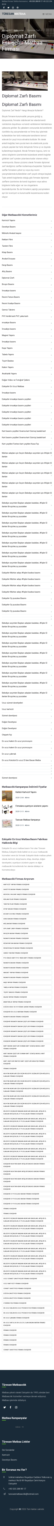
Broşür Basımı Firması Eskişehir (15, 933)
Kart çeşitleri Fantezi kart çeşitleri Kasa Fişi (20, 444)
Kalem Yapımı (8, 367)
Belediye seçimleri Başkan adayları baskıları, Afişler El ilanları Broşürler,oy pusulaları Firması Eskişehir (24, 1112)
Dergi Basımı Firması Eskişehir (14, 919)
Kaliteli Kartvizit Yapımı (25, 792)
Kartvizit (6, 1455)
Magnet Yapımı (8, 335)
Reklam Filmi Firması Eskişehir (15, 899)
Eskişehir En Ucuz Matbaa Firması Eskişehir (20, 1012)
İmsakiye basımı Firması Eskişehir (16, 938)
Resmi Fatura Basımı (11, 297)
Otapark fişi (7, 735)
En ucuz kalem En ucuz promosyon (17, 741)
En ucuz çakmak (9, 754)
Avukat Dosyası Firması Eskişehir (16, 914)
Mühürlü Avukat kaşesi (11, 233)
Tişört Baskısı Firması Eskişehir (15, 992)
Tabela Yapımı (8, 354)
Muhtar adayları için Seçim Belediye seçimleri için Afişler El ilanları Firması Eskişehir (26, 1075)
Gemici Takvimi (8, 310)
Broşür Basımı (8, 284)
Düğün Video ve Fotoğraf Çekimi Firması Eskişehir (22, 1007)
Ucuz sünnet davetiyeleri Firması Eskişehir (20, 1279)
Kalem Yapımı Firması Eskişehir (15, 997)
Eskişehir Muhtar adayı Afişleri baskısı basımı (21, 573)
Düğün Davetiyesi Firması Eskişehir (17, 1293)
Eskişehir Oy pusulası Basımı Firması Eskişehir (21, 1194)
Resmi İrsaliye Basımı (11, 303)
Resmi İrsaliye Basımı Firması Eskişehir (18, 948)
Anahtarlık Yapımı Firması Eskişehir (17, 1002)
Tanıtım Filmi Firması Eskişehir (15, 904)
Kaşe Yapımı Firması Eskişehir (14, 982)
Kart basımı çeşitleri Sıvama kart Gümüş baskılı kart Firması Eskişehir (24, 1047)
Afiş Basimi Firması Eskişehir (14, 924)
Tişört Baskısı (8, 361)
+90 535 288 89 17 (35, 1)
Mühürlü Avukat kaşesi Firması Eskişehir (19, 894)
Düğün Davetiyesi (9, 722)
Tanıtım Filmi (7, 246)
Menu (48, 14)
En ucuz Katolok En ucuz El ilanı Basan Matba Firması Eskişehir (24, 1324)
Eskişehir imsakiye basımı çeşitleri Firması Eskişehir (23, 1021)
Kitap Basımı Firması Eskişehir (14, 909)
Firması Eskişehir (10, 1069)
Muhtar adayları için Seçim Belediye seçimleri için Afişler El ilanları (27, 455)
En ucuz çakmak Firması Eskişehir (16, 1318)
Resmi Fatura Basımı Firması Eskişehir (17, 943)
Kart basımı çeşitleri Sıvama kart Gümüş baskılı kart (24, 431)
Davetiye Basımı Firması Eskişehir (16, 889)
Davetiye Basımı (8, 227)
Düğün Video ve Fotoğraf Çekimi (16, 380)
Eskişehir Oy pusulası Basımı (14, 598)
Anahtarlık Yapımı (9, 373)
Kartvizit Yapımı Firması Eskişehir (16, 884)
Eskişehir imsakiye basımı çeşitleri (16, 399)
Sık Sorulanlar (8, 1450)
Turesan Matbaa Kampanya (27, 820)
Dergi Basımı (7, 265)
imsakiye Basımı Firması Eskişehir (16, 963)
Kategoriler (19, 30)
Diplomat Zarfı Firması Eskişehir (16, 928)
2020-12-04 (19, 798)
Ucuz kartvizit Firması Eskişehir (15, 1283)
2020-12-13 (19, 811)
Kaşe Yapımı (7, 348)
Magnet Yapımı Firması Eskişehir (15, 972)
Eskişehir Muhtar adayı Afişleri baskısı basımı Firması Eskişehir (24, 1165)
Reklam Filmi (7, 239)
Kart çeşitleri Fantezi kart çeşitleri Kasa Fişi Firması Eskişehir (24, 1062)
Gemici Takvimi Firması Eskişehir (15, 953)
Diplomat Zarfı (8, 278)
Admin (27, 798)
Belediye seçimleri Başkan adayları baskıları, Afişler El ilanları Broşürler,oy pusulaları (24, 505)
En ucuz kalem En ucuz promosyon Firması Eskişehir (23, 1308)
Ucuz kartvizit (8, 709)
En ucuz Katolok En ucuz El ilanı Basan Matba (21, 760)
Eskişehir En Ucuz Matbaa (13, 386)
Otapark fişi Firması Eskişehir (14, 1303)
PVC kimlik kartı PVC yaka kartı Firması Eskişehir (22, 958)
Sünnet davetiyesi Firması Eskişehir (17, 1288)
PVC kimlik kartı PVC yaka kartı (15, 316)
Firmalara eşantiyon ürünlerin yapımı (31, 806)
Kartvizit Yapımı (8, 220)
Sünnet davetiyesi (9, 715)
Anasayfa (6, 30)
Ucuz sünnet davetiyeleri (12, 703)
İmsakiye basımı (9, 290)
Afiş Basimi (7, 271)
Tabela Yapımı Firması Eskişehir (15, 987)
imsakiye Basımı (9, 322)
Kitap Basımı (7, 252)
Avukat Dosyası (8, 259)
